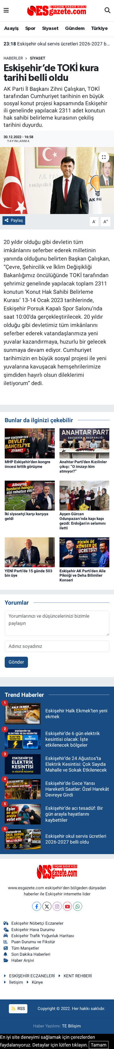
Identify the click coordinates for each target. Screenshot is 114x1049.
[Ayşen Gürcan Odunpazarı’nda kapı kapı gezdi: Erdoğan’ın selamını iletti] (84, 495)
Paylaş (17, 220)
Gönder (16, 662)
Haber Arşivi (22, 960)
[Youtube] (67, 906)
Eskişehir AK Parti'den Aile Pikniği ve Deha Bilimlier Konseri (82, 576)
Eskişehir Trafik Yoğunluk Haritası (42, 935)
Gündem (74, 28)
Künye (37, 982)
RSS (20, 1008)
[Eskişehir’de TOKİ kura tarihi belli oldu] (57, 180)
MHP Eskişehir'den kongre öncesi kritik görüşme (27, 464)
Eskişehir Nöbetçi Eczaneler (37, 923)
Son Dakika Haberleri (30, 954)
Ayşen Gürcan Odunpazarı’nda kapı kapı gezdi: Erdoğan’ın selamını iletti (82, 521)
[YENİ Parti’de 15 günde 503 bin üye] (30, 552)
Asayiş (11, 28)
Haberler (13, 58)
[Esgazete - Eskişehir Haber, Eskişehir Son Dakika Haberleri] (56, 10)
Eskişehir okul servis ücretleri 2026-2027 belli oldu (57, 44)
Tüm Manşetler (25, 948)
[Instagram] (57, 906)
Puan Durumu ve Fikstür (33, 941)
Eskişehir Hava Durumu (33, 929)
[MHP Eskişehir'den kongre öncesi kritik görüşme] (30, 443)
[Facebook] (36, 906)
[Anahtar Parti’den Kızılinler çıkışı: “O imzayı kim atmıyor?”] (84, 443)
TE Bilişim (71, 1026)
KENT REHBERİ (78, 975)
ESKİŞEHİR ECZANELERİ (32, 975)
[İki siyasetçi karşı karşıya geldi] (30, 495)
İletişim (16, 982)
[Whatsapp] (77, 906)
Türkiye (99, 28)
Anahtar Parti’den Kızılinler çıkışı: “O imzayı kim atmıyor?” (83, 466)
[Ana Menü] (6, 10)
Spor (30, 28)
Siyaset (50, 28)
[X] (46, 906)
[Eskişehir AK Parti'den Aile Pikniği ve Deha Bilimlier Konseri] (84, 552)
